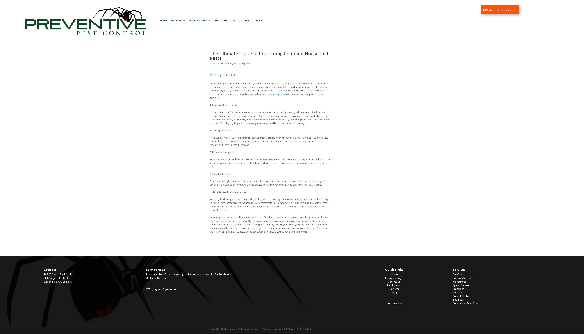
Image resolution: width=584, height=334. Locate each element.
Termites (458, 292)
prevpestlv (218, 63)
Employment (394, 285)
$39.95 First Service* (499, 10)
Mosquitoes (459, 281)
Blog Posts (246, 63)
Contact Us (245, 20)
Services (176, 20)
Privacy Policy (394, 303)
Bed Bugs (458, 299)
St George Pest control (282, 94)
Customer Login (224, 20)
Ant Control (459, 274)
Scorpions (458, 289)
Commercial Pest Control (467, 303)
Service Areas (198, 20)
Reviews (394, 289)
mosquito (224, 159)
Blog (259, 20)
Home (163, 20)
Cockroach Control (463, 278)
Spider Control (461, 285)
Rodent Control (461, 296)
